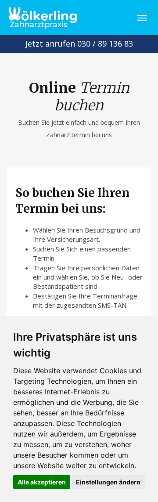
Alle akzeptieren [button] (42, 482)
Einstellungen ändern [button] (108, 482)
